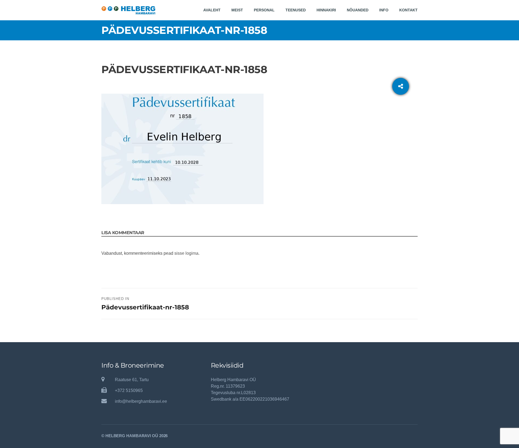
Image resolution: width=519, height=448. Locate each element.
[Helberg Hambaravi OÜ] (128, 10)
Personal (264, 10)
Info (383, 10)
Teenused (295, 10)
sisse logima (186, 253)
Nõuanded (357, 10)
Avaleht (212, 10)
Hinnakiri (326, 10)
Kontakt (408, 10)
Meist (237, 10)
